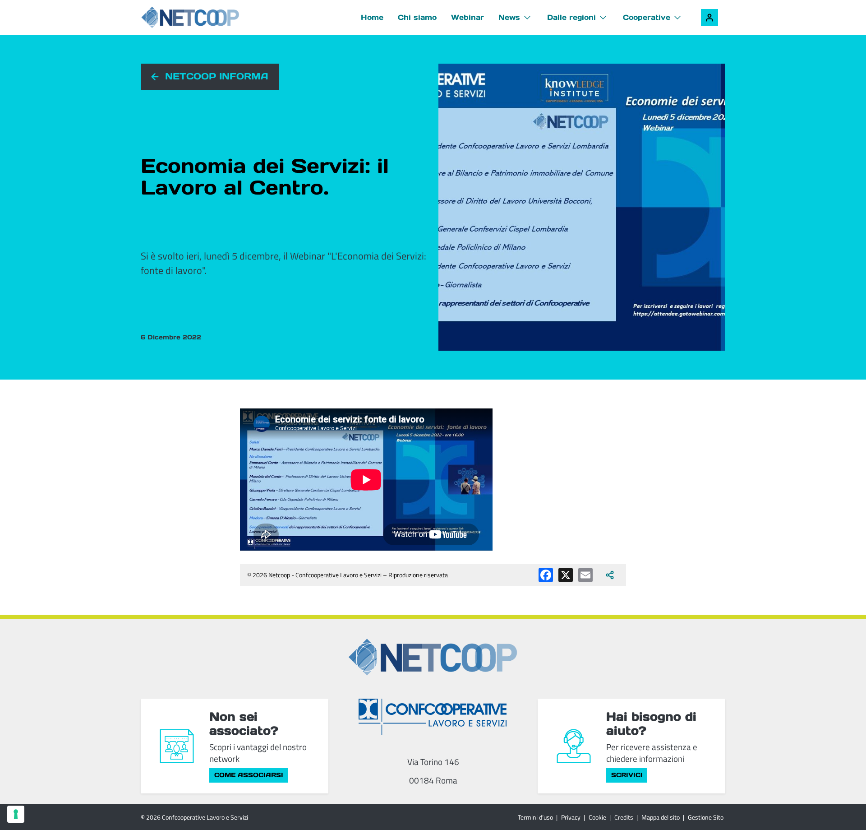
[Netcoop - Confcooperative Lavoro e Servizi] (190, 17)
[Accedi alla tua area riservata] (709, 17)
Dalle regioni (571, 17)
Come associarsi (248, 775)
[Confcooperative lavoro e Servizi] (433, 716)
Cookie (597, 817)
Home (372, 17)
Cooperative (646, 17)
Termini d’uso (535, 817)
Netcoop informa (216, 76)
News (509, 17)
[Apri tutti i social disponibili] (609, 575)
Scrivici (627, 775)
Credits (623, 817)
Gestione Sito (705, 817)
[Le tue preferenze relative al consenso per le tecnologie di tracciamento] (15, 814)
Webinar (467, 17)
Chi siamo (417, 17)
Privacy (570, 817)
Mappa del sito (660, 817)
